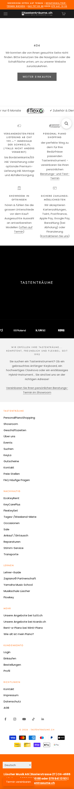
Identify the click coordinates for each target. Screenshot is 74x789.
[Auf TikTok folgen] (33, 719)
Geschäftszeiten (15, 430)
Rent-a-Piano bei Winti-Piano (23, 628)
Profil (7, 671)
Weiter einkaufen (37, 77)
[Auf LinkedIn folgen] (43, 719)
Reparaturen (12, 542)
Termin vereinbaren (18, 782)
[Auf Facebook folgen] (5, 719)
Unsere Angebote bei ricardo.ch (25, 622)
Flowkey (9, 597)
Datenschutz (12, 701)
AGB (6, 708)
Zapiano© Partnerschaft (20, 578)
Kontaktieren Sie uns (54, 236)
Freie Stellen (12, 474)
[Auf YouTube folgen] (24, 719)
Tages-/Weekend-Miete (20, 517)
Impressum (11, 695)
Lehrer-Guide (12, 572)
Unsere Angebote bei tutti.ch (23, 615)
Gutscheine (11, 461)
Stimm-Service (14, 548)
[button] (66, 123)
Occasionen (12, 523)
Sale (6, 529)
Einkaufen (10, 658)
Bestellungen (12, 665)
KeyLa (7, 455)
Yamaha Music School (18, 585)
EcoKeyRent (11, 498)
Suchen (8, 449)
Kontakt (9, 467)
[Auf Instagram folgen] (15, 719)
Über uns (9, 436)
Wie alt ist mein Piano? (19, 634)
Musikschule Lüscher (17, 591)
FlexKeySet (11, 510)
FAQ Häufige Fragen (17, 480)
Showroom (11, 424)
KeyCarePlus (12, 504)
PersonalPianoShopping (19, 418)
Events (8, 442)
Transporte (11, 554)
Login (7, 652)
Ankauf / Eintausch (16, 535)
